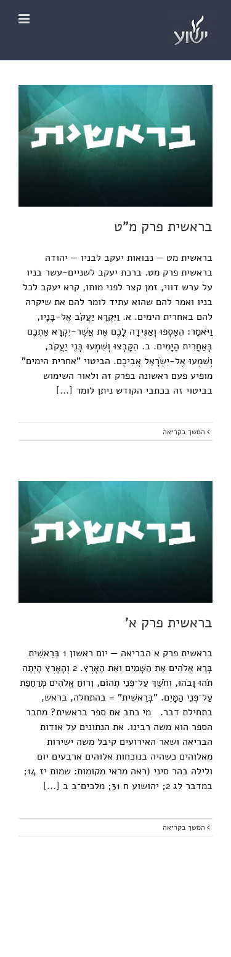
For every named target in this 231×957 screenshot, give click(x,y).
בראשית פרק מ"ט (163, 226)
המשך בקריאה (185, 432)
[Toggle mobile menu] (24, 18)
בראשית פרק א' (169, 622)
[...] (64, 390)
